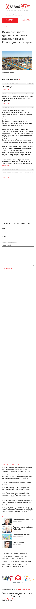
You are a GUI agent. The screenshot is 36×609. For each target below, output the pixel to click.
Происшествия (7, 556)
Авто (22, 561)
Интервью (20, 558)
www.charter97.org (24, 589)
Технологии (6, 561)
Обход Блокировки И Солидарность (14, 564)
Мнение (4, 516)
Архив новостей (8, 15)
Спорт (17, 556)
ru (19, 15)
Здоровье (15, 561)
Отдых (28, 561)
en (22, 15)
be (16, 15)
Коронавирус (6, 566)
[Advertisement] (18, 201)
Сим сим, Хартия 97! (26, 20)
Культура (24, 556)
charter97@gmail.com (9, 599)
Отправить (7, 268)
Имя (3, 228)
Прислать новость (14, 13)
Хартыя (18, 6)
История (5, 558)
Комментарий (6, 245)
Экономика (24, 553)
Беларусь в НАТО (19, 566)
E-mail (4, 237)
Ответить (5, 89)
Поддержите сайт (10, 20)
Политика (5, 553)
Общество (14, 553)
